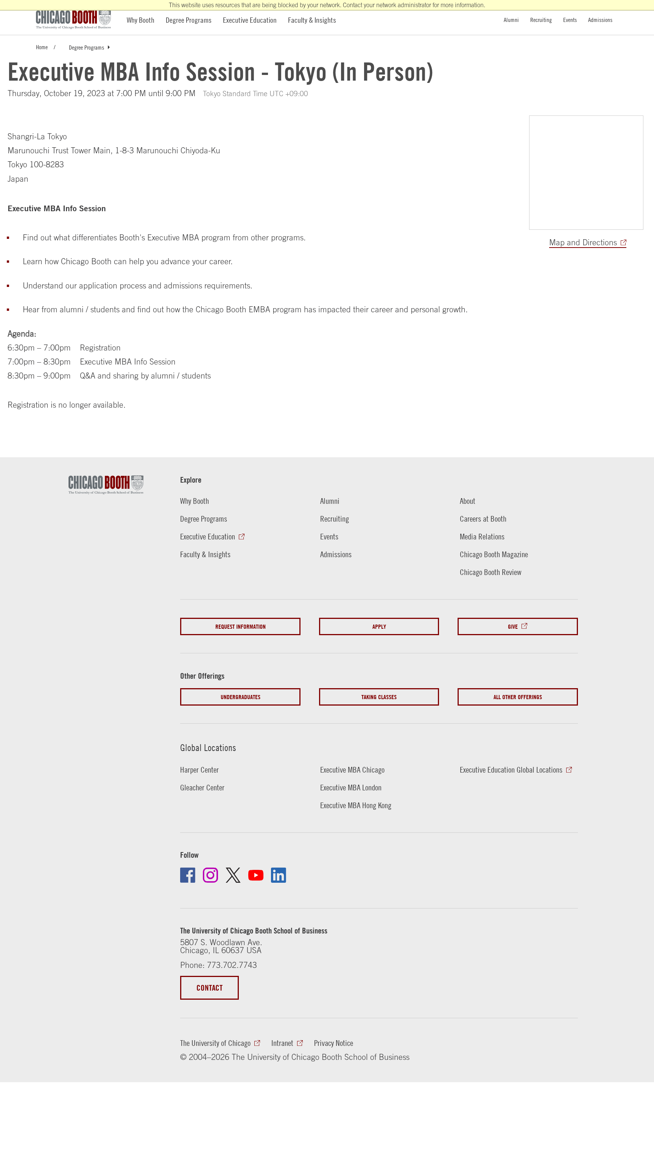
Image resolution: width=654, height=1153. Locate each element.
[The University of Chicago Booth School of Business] (77, 19)
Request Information (240, 626)
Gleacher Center (202, 787)
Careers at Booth (483, 519)
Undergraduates (240, 697)
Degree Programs (189, 19)
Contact (209, 988)
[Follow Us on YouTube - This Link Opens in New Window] (255, 875)
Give (513, 626)
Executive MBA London (351, 787)
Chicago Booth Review (491, 572)
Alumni (511, 19)
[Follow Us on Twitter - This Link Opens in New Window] (233, 875)
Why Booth (140, 19)
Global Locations (208, 747)
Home (42, 46)
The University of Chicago (215, 1043)
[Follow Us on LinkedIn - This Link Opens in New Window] (278, 875)
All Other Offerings (518, 697)
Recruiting (541, 19)
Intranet (282, 1043)
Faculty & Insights (312, 19)
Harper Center (199, 769)
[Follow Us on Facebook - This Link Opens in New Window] (187, 875)
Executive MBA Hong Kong (355, 805)
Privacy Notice (333, 1043)
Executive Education (250, 19)
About (467, 501)
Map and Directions (583, 242)
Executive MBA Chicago (352, 769)
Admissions (600, 19)
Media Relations (482, 536)
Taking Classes (379, 697)
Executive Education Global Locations (511, 769)
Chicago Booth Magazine (494, 554)
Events (570, 19)
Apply (379, 626)
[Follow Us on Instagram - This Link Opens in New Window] (210, 875)
